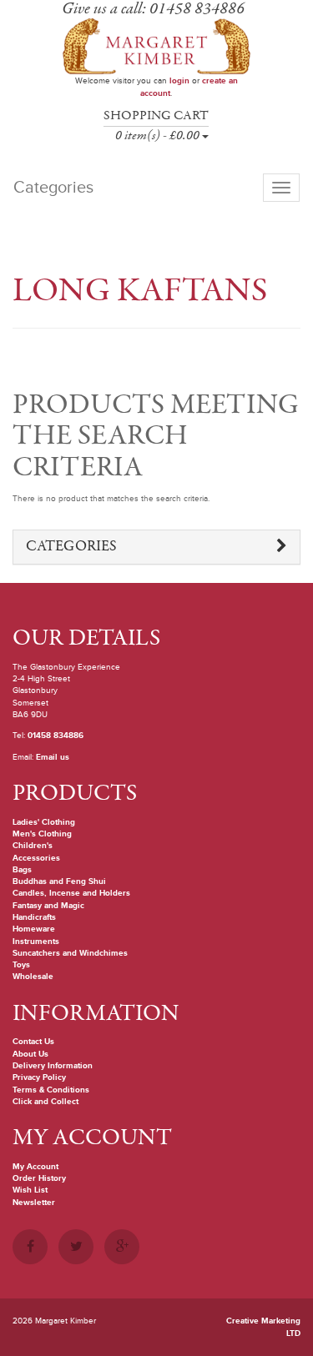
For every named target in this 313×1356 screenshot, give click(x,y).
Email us (52, 757)
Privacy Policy (39, 1077)
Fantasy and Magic (48, 906)
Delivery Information (53, 1066)
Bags (22, 870)
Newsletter (34, 1203)
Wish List (30, 1190)
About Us (30, 1054)
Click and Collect (45, 1102)
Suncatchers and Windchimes (70, 953)
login (179, 81)
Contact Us (33, 1042)
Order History (39, 1178)
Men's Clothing (42, 834)
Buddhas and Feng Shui (59, 881)
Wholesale (33, 977)
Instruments (36, 942)
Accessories (36, 858)
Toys (21, 965)
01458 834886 (55, 736)
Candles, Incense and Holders (71, 893)
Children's (33, 846)
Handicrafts (34, 917)
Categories (71, 546)
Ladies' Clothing (44, 822)
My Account (35, 1167)
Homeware (34, 929)
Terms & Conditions (51, 1090)
